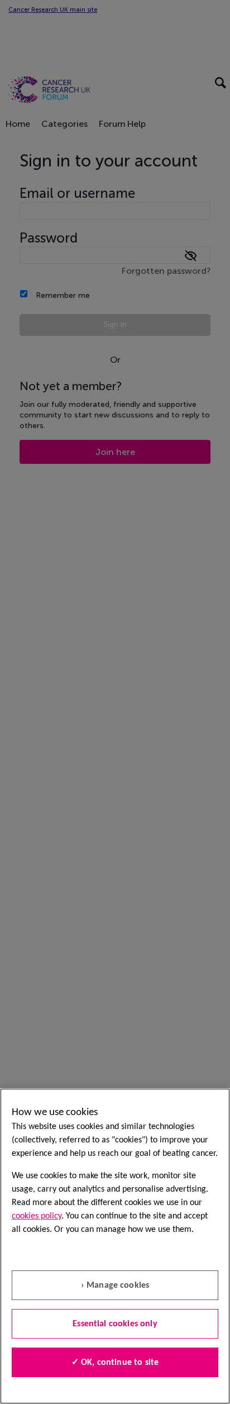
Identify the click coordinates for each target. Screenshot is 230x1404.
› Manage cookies (115, 1285)
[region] (115, 1246)
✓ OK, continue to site (115, 1362)
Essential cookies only (115, 1324)
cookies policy (36, 1216)
